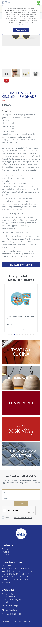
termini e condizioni (23, 517)
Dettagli (21, 329)
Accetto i (18, 517)
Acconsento (21, 30)
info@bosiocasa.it (12, 610)
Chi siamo (6, 549)
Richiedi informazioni (21, 265)
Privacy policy (21, 24)
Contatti (5, 554)
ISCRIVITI (21, 503)
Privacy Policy (7, 551)
